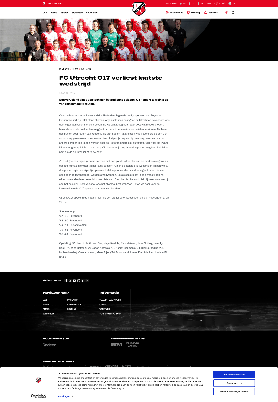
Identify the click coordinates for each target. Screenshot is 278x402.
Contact (103, 304)
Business (71, 309)
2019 (82, 69)
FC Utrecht (64, 69)
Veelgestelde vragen (110, 300)
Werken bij (104, 309)
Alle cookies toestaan (234, 374)
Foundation (72, 300)
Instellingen (64, 396)
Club (45, 300)
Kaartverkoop (74, 304)
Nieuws (75, 69)
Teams (46, 304)
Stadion (46, 309)
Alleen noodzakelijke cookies (234, 391)
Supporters (48, 313)
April (88, 69)
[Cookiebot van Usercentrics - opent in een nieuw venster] (38, 396)
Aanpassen (232, 383)
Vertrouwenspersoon (110, 313)
